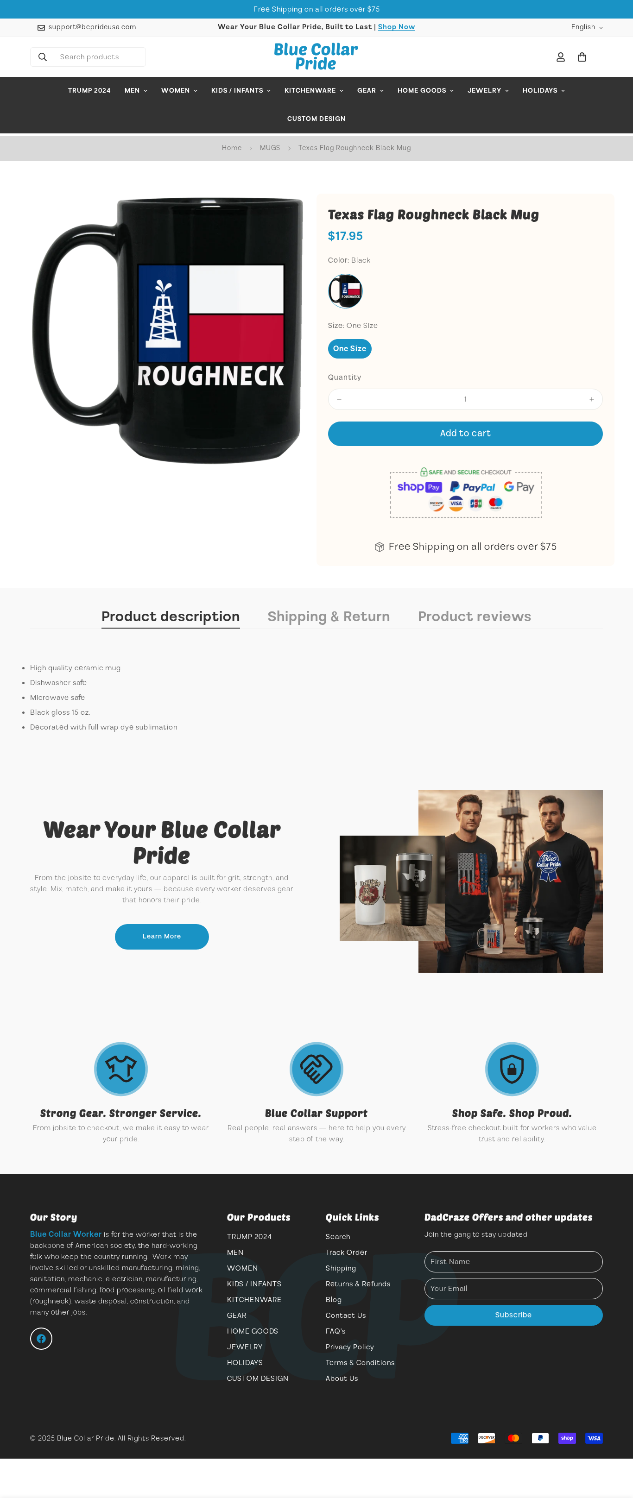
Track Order (346, 1252)
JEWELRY (484, 90)
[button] (582, 57)
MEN (132, 90)
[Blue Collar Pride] (316, 57)
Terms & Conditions (360, 1363)
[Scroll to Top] (615, 1447)
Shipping (341, 1268)
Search (338, 1237)
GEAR (366, 90)
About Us (342, 1378)
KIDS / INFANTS (237, 90)
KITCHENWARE (310, 90)
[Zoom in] (285, 213)
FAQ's (336, 1331)
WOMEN (175, 90)
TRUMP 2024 (89, 90)
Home (232, 148)
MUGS (270, 148)
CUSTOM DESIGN (316, 119)
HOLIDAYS (540, 90)
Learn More (162, 936)
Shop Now (396, 27)
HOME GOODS (422, 90)
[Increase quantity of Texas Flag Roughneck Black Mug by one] (591, 399)
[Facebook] (41, 1339)
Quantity (344, 377)
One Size (350, 349)
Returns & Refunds (358, 1284)
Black (345, 291)
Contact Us (346, 1315)
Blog (334, 1300)
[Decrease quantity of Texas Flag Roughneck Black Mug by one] (339, 399)
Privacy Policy (350, 1347)
